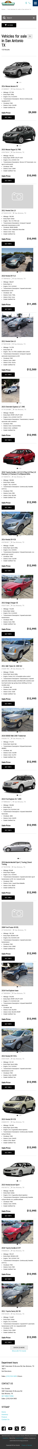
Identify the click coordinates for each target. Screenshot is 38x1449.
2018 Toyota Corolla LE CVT (11, 1248)
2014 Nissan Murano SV (10, 86)
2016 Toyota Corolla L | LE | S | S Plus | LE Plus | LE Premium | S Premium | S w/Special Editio (19, 473)
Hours (20, 1376)
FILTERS (10, 25)
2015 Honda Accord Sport (11, 1185)
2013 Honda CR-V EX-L (9, 1056)
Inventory (5, 1414)
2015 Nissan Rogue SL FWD (11, 149)
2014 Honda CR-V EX (9, 539)
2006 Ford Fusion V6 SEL (10, 927)
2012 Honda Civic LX (9, 210)
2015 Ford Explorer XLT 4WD (11, 799)
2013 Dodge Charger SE (10, 603)
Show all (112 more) (19, 1351)
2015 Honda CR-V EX (9, 1119)
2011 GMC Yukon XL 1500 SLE (12, 666)
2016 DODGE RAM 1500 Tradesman (14, 736)
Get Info (8, 117)
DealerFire (5, 1438)
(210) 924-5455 (11, 1376)
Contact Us (5, 1419)
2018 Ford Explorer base (10, 990)
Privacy (24, 1445)
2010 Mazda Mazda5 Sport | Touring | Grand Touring (17, 863)
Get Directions (6, 1371)
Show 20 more (19, 1348)
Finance (4, 1417)
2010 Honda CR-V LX (9, 276)
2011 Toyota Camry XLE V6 (11, 1311)
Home (4, 9)
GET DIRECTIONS (8, 1396)
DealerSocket (19, 1438)
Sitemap (29, 1445)
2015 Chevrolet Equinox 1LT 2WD (13, 407)
